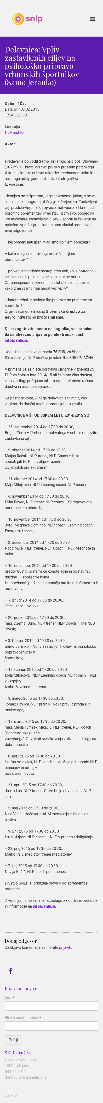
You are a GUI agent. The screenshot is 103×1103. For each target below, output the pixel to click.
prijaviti (65, 947)
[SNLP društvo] (27, 34)
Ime (9, 997)
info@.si (16, 340)
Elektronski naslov (23, 1017)
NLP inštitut (14, 132)
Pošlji (13, 1040)
